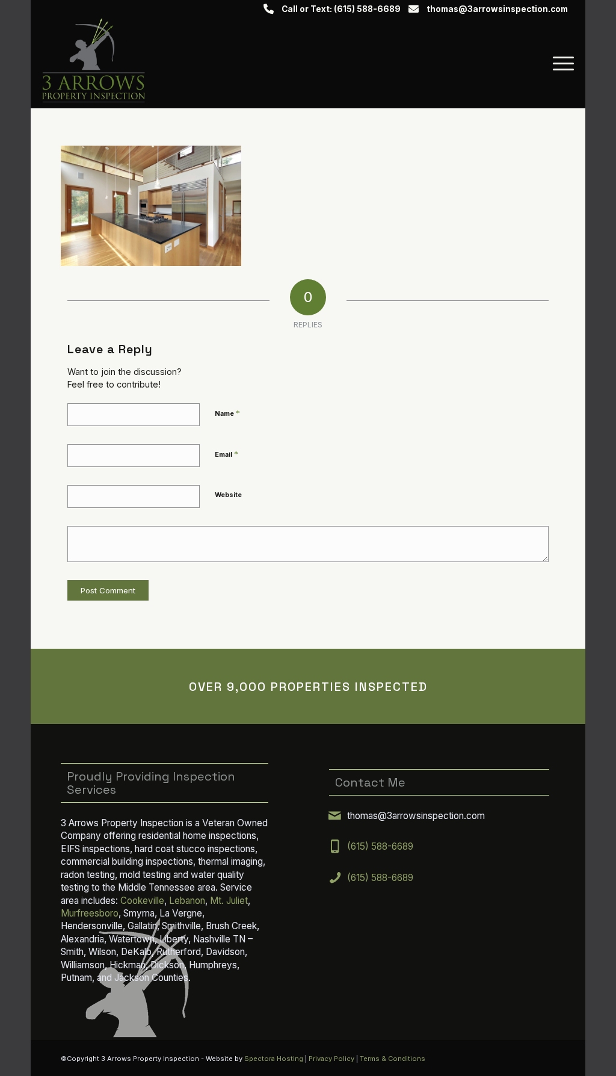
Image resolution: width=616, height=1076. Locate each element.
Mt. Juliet (229, 900)
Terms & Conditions (392, 1058)
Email (226, 454)
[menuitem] (559, 63)
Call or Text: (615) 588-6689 (341, 9)
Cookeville (142, 900)
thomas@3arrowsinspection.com (497, 9)
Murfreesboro (90, 913)
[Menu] (559, 63)
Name (227, 413)
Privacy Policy (331, 1058)
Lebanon (187, 900)
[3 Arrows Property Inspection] (93, 63)
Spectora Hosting (273, 1058)
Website (228, 494)
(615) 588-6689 (380, 846)
